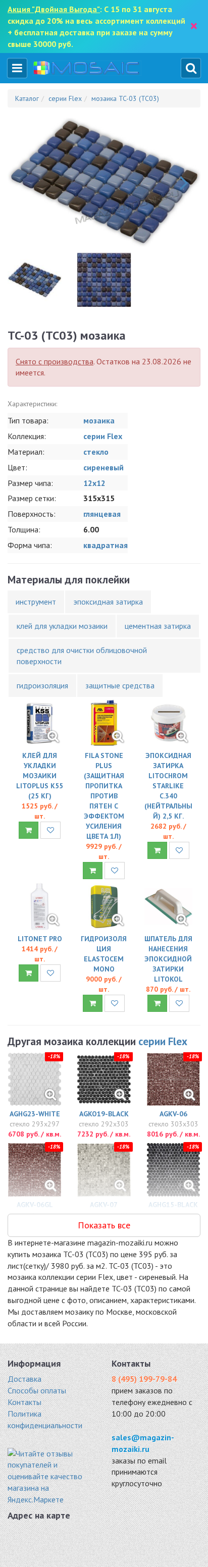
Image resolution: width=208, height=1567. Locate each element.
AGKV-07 (104, 1204)
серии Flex (102, 436)
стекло (96, 452)
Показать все (104, 1225)
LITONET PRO (40, 938)
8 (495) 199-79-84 (144, 1379)
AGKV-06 (173, 1113)
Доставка (24, 1379)
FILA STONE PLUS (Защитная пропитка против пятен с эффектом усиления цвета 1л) (104, 796)
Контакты (24, 1402)
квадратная (105, 545)
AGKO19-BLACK (104, 1113)
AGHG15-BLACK (173, 1204)
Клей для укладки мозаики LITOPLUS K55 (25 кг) (39, 775)
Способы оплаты (37, 1390)
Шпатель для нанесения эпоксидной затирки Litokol (168, 959)
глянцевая (102, 514)
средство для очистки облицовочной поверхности (82, 656)
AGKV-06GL (35, 1204)
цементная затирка (158, 626)
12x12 (94, 483)
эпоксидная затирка (108, 602)
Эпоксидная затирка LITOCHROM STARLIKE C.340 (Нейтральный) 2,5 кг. (168, 786)
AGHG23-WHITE (35, 1113)
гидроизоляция (42, 685)
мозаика (99, 420)
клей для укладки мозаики (62, 626)
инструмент (36, 602)
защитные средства (119, 685)
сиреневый (103, 467)
